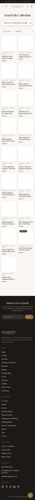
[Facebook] (6, 486)
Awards (4, 404)
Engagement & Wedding (10, 418)
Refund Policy (6, 457)
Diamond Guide (7, 415)
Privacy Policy (6, 450)
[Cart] (31, 6)
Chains (4, 377)
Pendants (5, 359)
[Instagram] (3, 486)
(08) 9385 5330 (7, 467)
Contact (4, 436)
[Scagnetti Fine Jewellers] (17, 6)
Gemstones (5, 391)
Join (29, 317)
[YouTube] (18, 486)
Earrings (4, 355)
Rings (3, 352)
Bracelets (5, 366)
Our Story (5, 401)
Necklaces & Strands (8, 362)
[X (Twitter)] (10, 486)
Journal (4, 429)
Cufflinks (4, 384)
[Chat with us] (30, 495)
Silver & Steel (6, 387)
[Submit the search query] (31, 22)
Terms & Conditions (8, 446)
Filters (8, 31)
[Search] (27, 6)
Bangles (4, 370)
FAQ (3, 432)
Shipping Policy (7, 453)
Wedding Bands (7, 422)
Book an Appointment (9, 425)
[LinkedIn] (14, 486)
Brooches (5, 380)
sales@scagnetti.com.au (9, 476)
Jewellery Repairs (7, 411)
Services (4, 408)
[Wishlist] (6, 6)
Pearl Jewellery (6, 373)
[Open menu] (2, 6)
